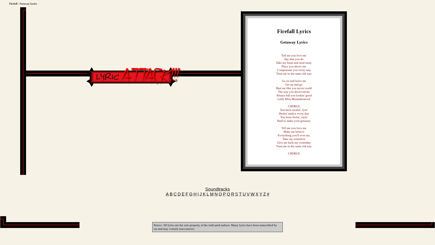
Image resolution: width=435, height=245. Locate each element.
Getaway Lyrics (294, 42)
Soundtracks (217, 189)
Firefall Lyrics (294, 31)
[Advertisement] (133, 101)
